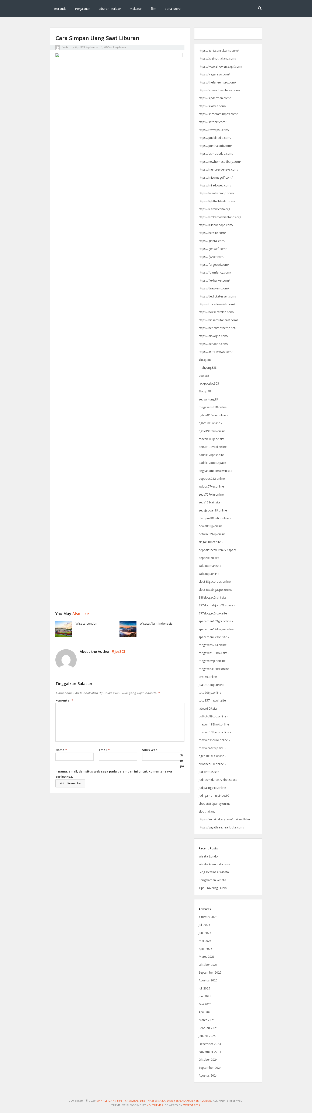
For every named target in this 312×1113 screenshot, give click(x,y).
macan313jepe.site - (212, 439)
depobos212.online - (213, 479)
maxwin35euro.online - (214, 740)
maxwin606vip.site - (212, 748)
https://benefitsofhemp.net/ (217, 328)
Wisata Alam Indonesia (156, 623)
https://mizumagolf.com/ (216, 177)
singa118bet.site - (211, 542)
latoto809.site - (209, 708)
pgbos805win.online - (213, 415)
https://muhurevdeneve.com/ (218, 169)
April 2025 (205, 1012)
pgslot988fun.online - (213, 431)
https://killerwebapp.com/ (216, 225)
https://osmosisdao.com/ (216, 153)
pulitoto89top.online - (213, 716)
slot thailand (207, 811)
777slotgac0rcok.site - (214, 613)
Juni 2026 (205, 933)
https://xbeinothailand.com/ (217, 58)
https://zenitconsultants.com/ (219, 51)
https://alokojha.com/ (213, 336)
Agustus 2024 (208, 1075)
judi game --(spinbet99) (214, 795)
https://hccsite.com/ (212, 233)
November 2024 (210, 1052)
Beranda (60, 8)
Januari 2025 (207, 1036)
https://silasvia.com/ (212, 106)
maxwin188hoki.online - (215, 724)
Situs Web (149, 750)
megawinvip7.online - (213, 661)
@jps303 (79, 47)
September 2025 (210, 972)
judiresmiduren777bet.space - (219, 780)
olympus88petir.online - (215, 518)
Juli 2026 (204, 925)
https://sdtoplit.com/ (212, 122)
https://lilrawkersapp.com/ (216, 193)
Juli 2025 (204, 988)
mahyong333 (208, 367)
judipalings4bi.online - (213, 788)
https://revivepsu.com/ (214, 130)
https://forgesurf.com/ (214, 265)
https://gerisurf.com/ (213, 249)
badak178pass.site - (212, 455)
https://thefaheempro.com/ (217, 82)
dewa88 (204, 376)
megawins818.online (213, 407)
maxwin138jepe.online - (215, 732)
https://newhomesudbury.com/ (220, 162)
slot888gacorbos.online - (216, 581)
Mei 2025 (205, 1004)
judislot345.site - (210, 772)
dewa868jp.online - (212, 526)
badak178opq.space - (213, 463)
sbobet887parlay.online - (215, 804)
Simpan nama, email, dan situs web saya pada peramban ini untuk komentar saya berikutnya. (119, 766)
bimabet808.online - (212, 764)
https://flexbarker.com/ (214, 280)
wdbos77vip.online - (212, 486)
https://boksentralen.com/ (216, 312)
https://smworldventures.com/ (219, 90)
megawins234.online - (214, 645)
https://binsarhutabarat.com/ (218, 320)
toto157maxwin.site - (213, 700)
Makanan (136, 8)
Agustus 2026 (208, 917)
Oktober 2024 (208, 1059)
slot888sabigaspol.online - (216, 590)
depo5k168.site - (210, 558)
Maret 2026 (207, 957)
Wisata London (86, 623)
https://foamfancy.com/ (215, 272)
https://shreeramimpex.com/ (218, 114)
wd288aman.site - (211, 566)
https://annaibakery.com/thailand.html (224, 819)
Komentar (64, 700)
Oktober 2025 (208, 965)
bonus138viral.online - (214, 447)
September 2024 (210, 1068)
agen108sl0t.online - (212, 756)
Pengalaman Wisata (212, 880)
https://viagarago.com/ (214, 74)
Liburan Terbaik (110, 8)
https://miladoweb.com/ (215, 185)
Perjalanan (82, 8)
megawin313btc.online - (215, 669)
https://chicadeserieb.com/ (217, 304)
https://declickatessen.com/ (217, 296)
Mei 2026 (205, 941)
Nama (61, 750)
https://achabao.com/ (213, 344)
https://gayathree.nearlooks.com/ (221, 827)
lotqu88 (205, 360)
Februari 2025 (208, 1028)
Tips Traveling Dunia (213, 888)
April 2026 (205, 949)
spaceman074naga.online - (217, 629)
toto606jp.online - (211, 693)
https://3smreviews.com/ (216, 352)
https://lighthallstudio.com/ (217, 201)
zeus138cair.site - (210, 502)
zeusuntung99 (208, 399)
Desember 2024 (210, 1044)
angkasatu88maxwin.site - (216, 471)
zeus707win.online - (212, 494)
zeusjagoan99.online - (214, 510)
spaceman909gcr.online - (216, 621)
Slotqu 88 (205, 391)
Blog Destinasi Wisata (214, 872)
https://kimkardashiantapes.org (220, 217)
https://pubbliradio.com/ (215, 138)
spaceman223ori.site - (214, 637)
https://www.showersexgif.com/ (220, 66)
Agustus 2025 (208, 980)
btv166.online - (209, 677)
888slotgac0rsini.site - (213, 597)
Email (104, 750)
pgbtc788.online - (210, 423)
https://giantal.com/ (212, 241)
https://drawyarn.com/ (214, 288)
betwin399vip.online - (213, 534)
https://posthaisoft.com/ (215, 146)
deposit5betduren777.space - (219, 550)
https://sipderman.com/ (215, 98)
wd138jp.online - (210, 574)
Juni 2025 (205, 996)
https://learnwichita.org (214, 209)
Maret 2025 (207, 1020)
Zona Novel (173, 8)
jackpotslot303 (209, 383)
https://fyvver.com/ (212, 257)
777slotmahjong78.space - (217, 605)
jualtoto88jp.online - (212, 685)
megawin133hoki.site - (214, 653)
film (153, 8)
